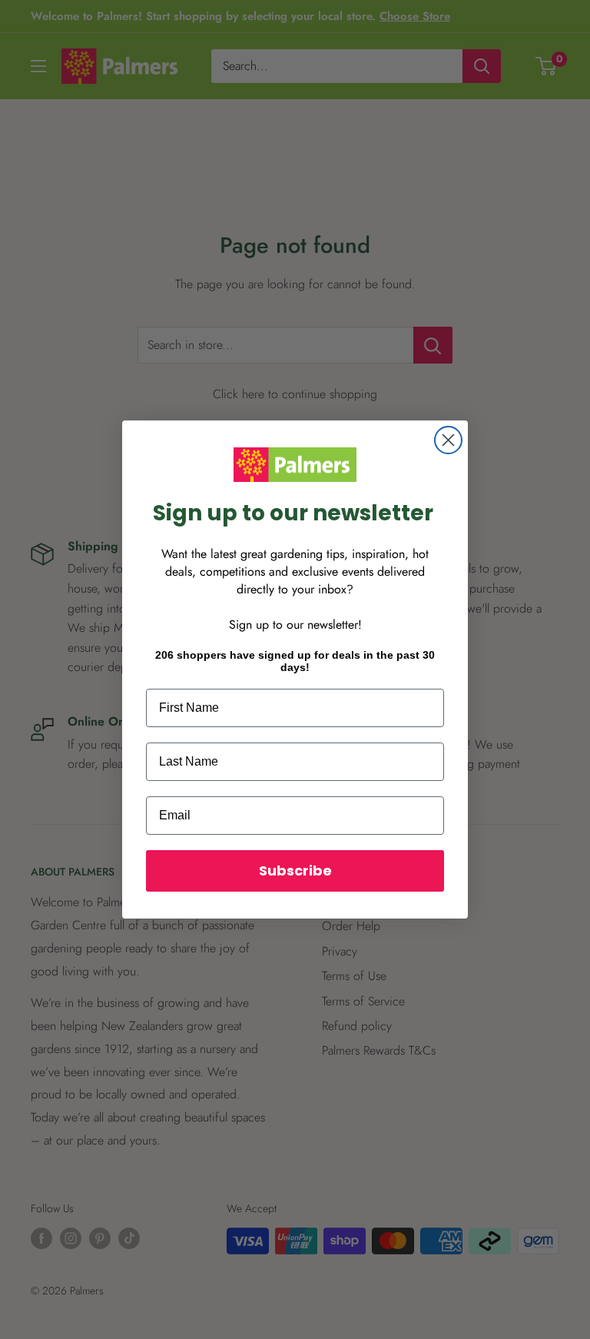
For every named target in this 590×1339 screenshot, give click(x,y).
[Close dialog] (448, 440)
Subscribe (295, 870)
